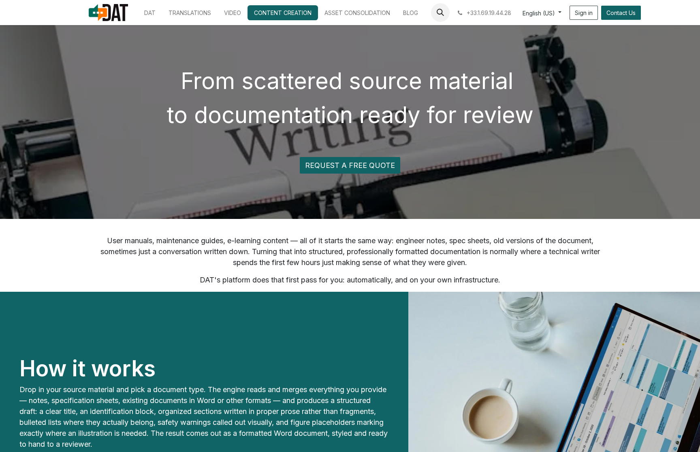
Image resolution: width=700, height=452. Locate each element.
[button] (440, 12)
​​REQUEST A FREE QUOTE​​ (350, 165)
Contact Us (621, 12)
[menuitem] (150, 12)
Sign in (584, 12)
